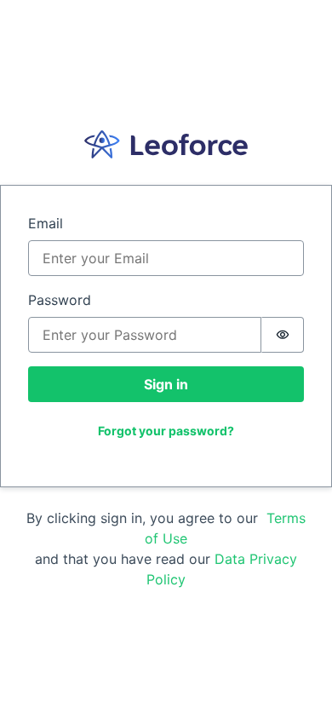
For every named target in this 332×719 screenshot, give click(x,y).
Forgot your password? (166, 430)
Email (45, 223)
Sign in (166, 384)
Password (59, 299)
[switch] (282, 335)
